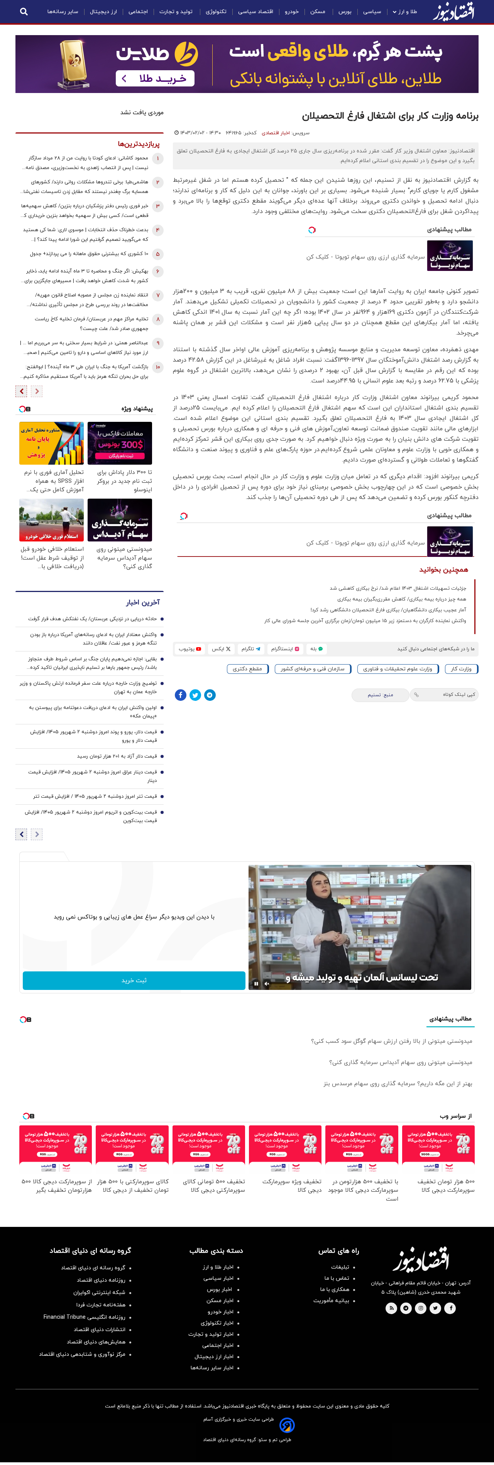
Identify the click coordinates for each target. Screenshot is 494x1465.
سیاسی (372, 11)
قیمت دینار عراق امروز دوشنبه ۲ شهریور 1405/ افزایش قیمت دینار (92, 776)
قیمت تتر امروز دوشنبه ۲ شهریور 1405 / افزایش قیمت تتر (95, 796)
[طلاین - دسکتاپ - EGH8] (247, 64)
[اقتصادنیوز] (421, 1259)
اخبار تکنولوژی (217, 1323)
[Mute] (267, 983)
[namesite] (453, 12)
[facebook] (451, 1308)
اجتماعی (138, 11)
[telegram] (405, 1308)
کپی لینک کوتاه (459, 695)
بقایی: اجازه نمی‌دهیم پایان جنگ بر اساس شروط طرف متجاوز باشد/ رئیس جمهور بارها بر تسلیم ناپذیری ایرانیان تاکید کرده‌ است (92, 664)
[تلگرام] (210, 695)
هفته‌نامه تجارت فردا (100, 1305)
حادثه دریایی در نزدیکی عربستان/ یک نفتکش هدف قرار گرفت (92, 619)
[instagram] (421, 1308)
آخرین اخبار (143, 602)
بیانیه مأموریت (331, 1300)
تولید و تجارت (176, 11)
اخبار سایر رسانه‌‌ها (212, 1368)
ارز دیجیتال (103, 11)
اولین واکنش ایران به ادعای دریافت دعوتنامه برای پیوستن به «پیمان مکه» (93, 712)
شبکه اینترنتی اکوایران (99, 1292)
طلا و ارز (408, 11)
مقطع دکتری (247, 669)
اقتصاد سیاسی (255, 11)
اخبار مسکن (219, 1300)
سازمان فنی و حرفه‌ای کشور (313, 669)
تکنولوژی (216, 11)
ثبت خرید (134, 980)
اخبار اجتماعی (217, 1345)
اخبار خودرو (220, 1312)
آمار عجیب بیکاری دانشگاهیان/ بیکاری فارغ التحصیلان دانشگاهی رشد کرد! (388, 610)
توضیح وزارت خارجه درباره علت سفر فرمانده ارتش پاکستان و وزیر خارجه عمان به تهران (88, 687)
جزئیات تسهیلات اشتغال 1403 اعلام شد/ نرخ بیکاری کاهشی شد (398, 588)
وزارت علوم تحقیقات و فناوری (397, 669)
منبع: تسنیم (380, 695)
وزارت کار (461, 669)
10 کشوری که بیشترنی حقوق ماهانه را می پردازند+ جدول (89, 253)
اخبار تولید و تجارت (210, 1334)
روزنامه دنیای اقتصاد (101, 1280)
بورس (345, 11)
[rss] (392, 1308)
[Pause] (256, 983)
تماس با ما (337, 1278)
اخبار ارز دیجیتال (214, 1356)
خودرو (292, 11)
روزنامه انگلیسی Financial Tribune (84, 1317)
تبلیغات (340, 1267)
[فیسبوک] (180, 695)
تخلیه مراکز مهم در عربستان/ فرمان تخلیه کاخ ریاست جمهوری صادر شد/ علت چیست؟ (91, 324)
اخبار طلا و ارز (218, 1267)
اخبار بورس (220, 1289)
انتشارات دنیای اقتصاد (99, 1329)
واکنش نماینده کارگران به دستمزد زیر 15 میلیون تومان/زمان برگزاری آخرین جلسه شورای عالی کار (365, 620)
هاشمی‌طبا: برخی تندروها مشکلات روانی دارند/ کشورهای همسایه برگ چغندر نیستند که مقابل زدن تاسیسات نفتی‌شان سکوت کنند (84, 188)
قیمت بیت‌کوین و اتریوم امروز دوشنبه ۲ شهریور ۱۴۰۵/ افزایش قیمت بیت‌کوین (91, 816)
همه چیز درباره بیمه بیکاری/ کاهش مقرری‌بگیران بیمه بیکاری (401, 599)
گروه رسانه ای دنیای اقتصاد (93, 1268)
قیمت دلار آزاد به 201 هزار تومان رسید (117, 756)
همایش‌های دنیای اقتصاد (96, 1342)
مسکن (318, 11)
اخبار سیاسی (218, 1278)
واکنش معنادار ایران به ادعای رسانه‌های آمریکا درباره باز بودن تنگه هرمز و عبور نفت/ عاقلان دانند (93, 639)
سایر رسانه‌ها (62, 11)
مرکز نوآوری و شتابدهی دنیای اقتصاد (82, 1354)
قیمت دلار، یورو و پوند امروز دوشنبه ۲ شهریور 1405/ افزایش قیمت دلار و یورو (93, 736)
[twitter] (435, 1308)
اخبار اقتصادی (276, 133)
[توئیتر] (195, 695)
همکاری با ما (334, 1289)
